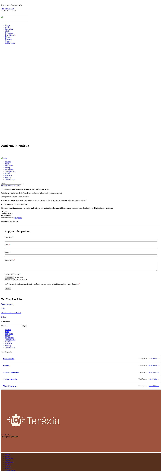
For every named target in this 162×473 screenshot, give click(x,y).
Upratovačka (8, 359)
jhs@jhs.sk (18, 218)
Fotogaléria (9, 334)
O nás (7, 332)
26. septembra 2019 (8, 185)
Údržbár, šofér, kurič (7, 304)
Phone (8, 252)
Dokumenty (9, 338)
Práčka (6, 365)
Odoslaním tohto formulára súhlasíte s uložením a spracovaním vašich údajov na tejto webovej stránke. (43, 284)
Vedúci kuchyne (10, 386)
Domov (8, 330)
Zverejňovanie (10, 340)
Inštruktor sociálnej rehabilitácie (11, 313)
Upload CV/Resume (12, 274)
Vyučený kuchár (10, 379)
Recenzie (8, 344)
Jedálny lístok (10, 348)
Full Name (9, 237)
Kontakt (8, 342)
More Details (153, 358)
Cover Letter (10, 260)
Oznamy (8, 346)
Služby (7, 336)
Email (7, 245)
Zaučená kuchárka (11, 372)
